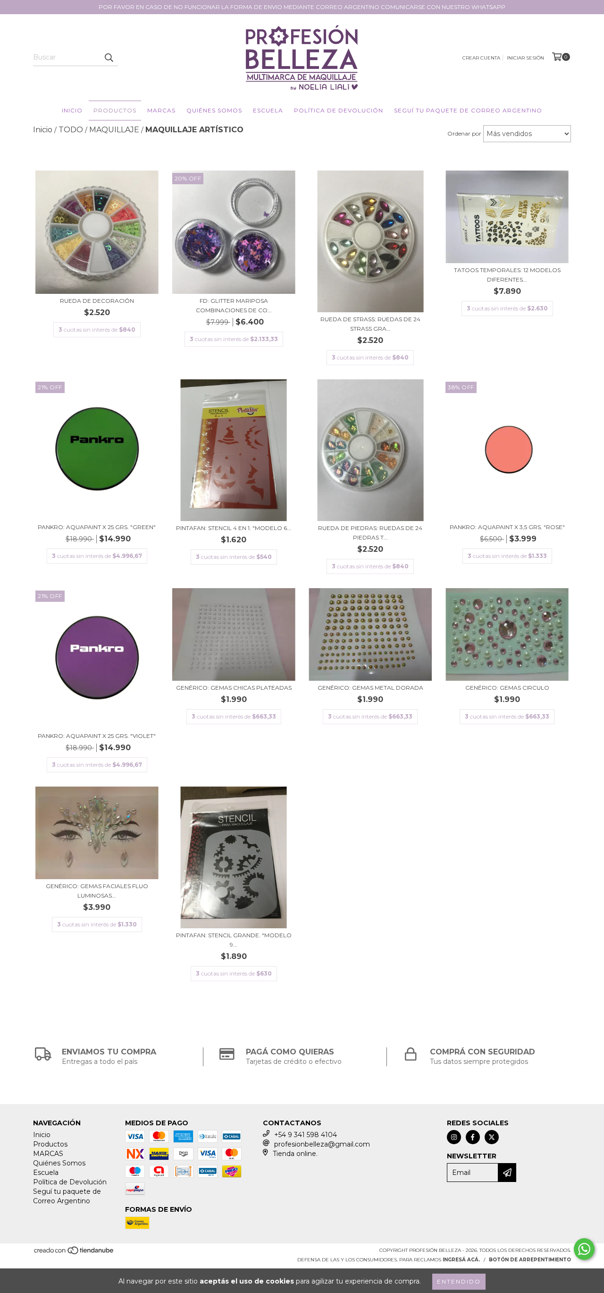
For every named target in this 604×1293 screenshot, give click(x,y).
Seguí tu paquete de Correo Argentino (468, 110)
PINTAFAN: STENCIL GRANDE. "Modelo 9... (234, 940)
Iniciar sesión (525, 58)
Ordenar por (464, 133)
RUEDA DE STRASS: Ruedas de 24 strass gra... (370, 324)
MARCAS (161, 110)
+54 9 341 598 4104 (305, 1134)
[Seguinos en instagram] (454, 1137)
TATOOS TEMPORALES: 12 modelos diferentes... (507, 274)
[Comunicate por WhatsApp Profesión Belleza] (584, 1249)
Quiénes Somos (214, 110)
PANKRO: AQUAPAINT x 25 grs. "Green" (97, 527)
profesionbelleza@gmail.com (322, 1144)
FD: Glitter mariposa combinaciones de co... (234, 305)
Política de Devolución (338, 110)
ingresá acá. (461, 1260)
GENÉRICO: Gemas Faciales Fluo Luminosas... (97, 890)
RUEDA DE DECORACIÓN (97, 300)
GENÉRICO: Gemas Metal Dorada (370, 687)
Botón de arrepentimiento (530, 1260)
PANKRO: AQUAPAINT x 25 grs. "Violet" (97, 735)
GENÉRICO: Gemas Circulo (507, 687)
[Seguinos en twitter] (492, 1137)
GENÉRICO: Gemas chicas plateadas (234, 687)
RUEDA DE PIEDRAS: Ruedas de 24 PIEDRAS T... (370, 532)
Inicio (72, 110)
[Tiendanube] (74, 1253)
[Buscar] (108, 57)
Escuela (268, 110)
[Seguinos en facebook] (473, 1137)
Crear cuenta (481, 58)
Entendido (459, 1281)
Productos (114, 110)
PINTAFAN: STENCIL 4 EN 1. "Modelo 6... (233, 527)
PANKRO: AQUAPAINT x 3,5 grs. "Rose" (507, 527)
